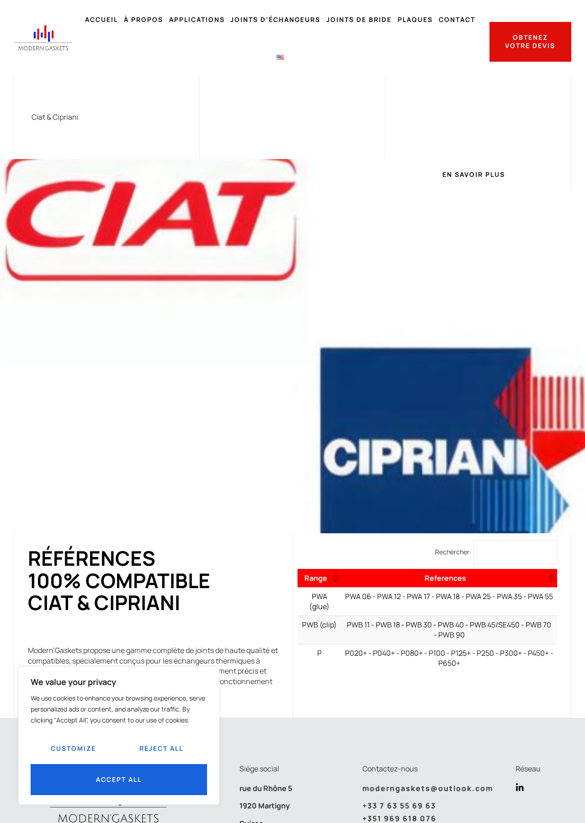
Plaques (415, 19)
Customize (73, 748)
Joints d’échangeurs (275, 19)
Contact (457, 19)
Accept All (119, 779)
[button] (335, 578)
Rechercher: (453, 552)
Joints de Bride (359, 19)
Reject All (161, 748)
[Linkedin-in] (520, 787)
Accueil (101, 19)
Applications (197, 19)
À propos (143, 19)
